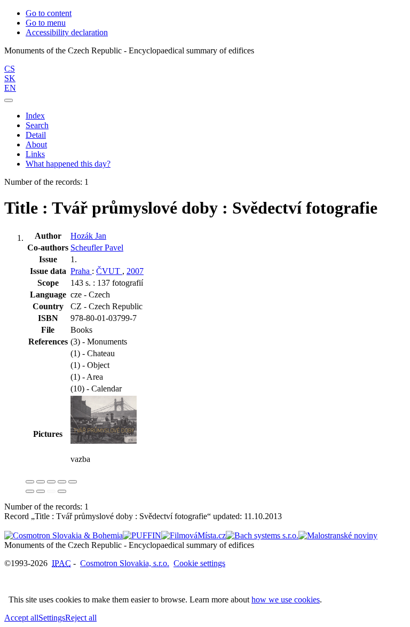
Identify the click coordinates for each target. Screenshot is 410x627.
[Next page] (62, 491)
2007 (135, 271)
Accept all (21, 617)
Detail (36, 134)
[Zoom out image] (40, 481)
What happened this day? (68, 163)
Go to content (49, 13)
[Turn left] (30, 491)
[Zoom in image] (30, 481)
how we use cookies (285, 599)
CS (9, 68)
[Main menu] (8, 100)
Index (35, 115)
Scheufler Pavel (96, 247)
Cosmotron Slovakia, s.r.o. (124, 563)
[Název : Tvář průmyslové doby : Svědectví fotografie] (103, 440)
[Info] (72, 481)
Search (37, 125)
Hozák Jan (88, 235)
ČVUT (109, 271)
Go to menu (46, 22)
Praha (81, 271)
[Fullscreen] (62, 481)
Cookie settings (199, 563)
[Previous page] (51, 491)
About (36, 144)
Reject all (81, 617)
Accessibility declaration (67, 32)
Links (35, 154)
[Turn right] (40, 491)
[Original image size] (51, 481)
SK (9, 78)
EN (10, 87)
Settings (51, 617)
